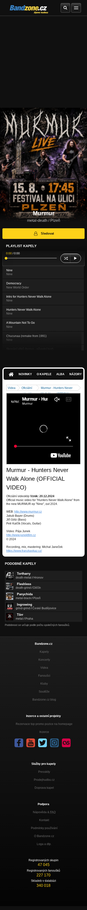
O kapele (44, 374)
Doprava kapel (44, 787)
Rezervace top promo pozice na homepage (44, 724)
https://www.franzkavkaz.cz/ (24, 550)
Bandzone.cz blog (44, 699)
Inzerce (44, 732)
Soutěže (44, 691)
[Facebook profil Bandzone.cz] (18, 742)
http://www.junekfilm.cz (21, 535)
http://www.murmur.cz (28, 511)
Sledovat (47, 233)
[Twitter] (42, 742)
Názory (75, 374)
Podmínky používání (44, 828)
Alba (60, 374)
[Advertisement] (43, 61)
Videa (11, 388)
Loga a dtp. (44, 844)
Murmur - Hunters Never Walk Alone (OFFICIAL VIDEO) (56, 388)
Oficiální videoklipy (28, 388)
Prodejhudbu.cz (44, 779)
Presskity (44, 772)
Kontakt (44, 820)
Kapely (44, 651)
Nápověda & (44, 812)
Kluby (44, 683)
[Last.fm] (66, 742)
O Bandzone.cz (44, 836)
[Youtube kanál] (30, 742)
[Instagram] (54, 742)
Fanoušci (44, 675)
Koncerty (44, 659)
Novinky (25, 374)
